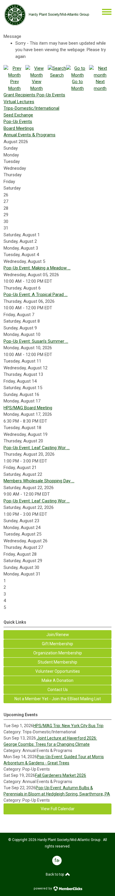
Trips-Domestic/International (31, 108)
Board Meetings (19, 128)
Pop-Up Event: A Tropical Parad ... (36, 294)
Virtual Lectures (19, 101)
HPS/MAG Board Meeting (28, 407)
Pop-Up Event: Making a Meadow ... (37, 268)
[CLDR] (47, 24)
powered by (43, 888)
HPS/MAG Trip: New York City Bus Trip (68, 725)
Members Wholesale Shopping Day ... (39, 480)
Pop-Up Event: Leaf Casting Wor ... (37, 447)
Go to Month (77, 85)
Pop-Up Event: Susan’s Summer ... (36, 341)
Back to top (55, 874)
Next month (100, 85)
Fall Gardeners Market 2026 (60, 775)
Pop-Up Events (18, 121)
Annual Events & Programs (29, 135)
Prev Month (14, 85)
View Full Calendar (58, 808)
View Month (36, 85)
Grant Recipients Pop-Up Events (34, 95)
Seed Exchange (18, 115)
